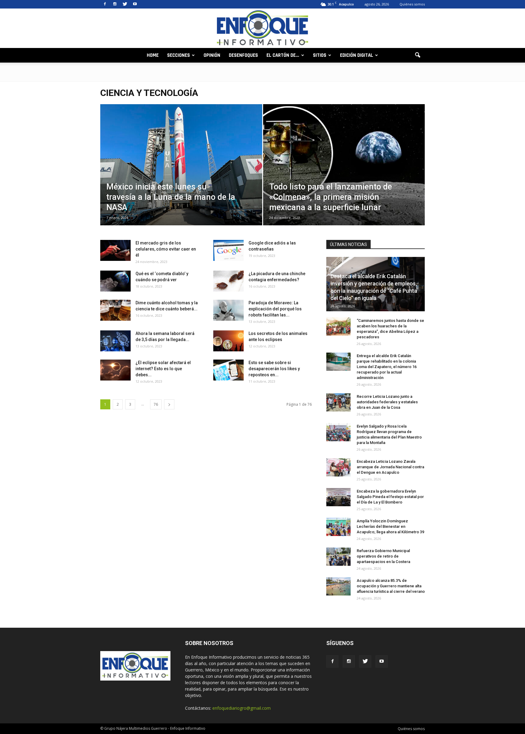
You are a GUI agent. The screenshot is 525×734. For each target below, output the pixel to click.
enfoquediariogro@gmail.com (241, 708)
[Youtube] (134, 4)
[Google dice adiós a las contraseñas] (228, 250)
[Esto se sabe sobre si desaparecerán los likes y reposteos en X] (228, 370)
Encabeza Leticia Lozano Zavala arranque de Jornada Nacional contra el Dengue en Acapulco (390, 467)
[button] (417, 55)
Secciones (178, 55)
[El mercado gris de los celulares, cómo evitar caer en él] (115, 250)
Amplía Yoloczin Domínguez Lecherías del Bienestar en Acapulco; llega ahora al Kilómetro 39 (390, 526)
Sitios (319, 55)
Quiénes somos (412, 4)
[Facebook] (104, 4)
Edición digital (356, 55)
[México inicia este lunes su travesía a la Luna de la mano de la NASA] (181, 174)
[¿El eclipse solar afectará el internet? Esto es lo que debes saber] (115, 370)
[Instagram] (114, 4)
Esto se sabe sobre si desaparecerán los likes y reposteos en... (274, 368)
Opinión (212, 55)
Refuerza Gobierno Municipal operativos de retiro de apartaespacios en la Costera (383, 556)
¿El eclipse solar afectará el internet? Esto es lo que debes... (163, 368)
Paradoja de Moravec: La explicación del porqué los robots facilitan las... (275, 308)
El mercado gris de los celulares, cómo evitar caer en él (166, 249)
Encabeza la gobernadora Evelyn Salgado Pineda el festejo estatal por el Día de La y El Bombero (390, 496)
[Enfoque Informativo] (262, 28)
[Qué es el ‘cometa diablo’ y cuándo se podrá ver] (115, 281)
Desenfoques (243, 55)
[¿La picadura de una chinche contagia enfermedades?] (228, 281)
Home (153, 55)
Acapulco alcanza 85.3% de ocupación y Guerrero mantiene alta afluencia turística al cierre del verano (391, 586)
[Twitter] (124, 4)
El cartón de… (282, 55)
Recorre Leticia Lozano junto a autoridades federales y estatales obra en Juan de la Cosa (387, 402)
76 (156, 404)
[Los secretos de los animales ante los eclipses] (228, 340)
